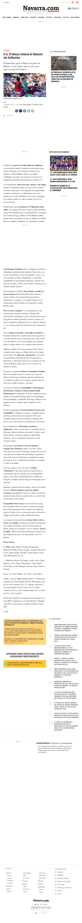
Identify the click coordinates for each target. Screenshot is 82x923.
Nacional (57, 17)
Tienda (59, 894)
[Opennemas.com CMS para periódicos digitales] (41, 910)
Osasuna (41, 17)
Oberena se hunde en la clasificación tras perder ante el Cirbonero (64, 188)
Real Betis (10, 115)
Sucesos (9, 878)
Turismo (59, 891)
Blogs (24, 875)
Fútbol (24, 886)
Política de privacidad (63, 881)
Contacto (60, 872)
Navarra (16, 17)
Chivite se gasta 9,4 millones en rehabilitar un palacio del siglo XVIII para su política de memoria (66, 715)
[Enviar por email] (28, 111)
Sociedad (9, 883)
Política (9, 875)
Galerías (41, 889)
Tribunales (10, 880)
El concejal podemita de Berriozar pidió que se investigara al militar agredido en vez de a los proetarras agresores (66, 726)
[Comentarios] (32, 111)
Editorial (9, 891)
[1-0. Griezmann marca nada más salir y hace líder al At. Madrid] (64, 163)
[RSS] (46, 904)
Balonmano (42, 873)
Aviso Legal (60, 884)
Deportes (25, 884)
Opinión (33, 17)
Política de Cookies (63, 878)
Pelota (25, 891)
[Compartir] (16, 111)
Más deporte (42, 878)
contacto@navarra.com (13, 643)
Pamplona (24, 17)
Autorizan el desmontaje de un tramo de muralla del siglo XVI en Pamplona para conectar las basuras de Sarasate (63, 77)
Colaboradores (27, 873)
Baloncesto (26, 889)
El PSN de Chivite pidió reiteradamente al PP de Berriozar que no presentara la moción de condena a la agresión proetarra (66, 650)
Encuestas (26, 878)
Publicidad (60, 875)
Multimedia (75, 17)
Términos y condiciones (61, 743)
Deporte (49, 17)
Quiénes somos (62, 869)
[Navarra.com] (41, 8)
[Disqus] (57, 782)
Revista (66, 17)
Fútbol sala (42, 875)
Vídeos (41, 892)
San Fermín (6, 17)
